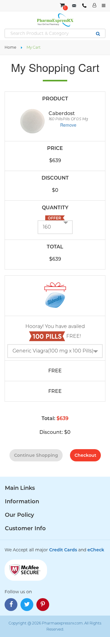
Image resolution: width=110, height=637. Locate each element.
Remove (68, 125)
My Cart (34, 47)
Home (10, 47)
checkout (85, 455)
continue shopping (36, 455)
